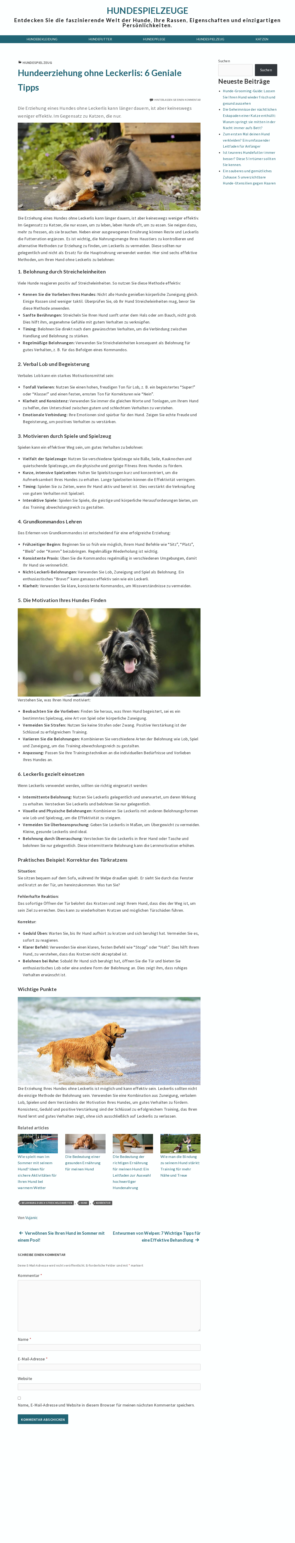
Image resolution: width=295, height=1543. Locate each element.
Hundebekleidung (42, 39)
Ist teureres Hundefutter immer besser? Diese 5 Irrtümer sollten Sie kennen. (249, 158)
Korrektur (103, 1203)
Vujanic (31, 1217)
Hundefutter (100, 39)
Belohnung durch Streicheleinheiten (47, 1203)
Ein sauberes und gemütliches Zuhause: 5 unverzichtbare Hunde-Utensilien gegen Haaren (249, 177)
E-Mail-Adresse (33, 1359)
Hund (84, 1203)
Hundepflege (154, 39)
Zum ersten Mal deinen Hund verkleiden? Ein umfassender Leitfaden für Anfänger (246, 140)
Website (25, 1378)
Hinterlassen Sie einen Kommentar (177, 99)
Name (24, 1339)
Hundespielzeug (210, 39)
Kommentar (30, 1275)
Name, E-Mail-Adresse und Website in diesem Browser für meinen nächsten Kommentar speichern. (106, 1405)
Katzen (262, 39)
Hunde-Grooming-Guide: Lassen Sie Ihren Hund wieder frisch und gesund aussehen (249, 97)
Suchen (224, 61)
